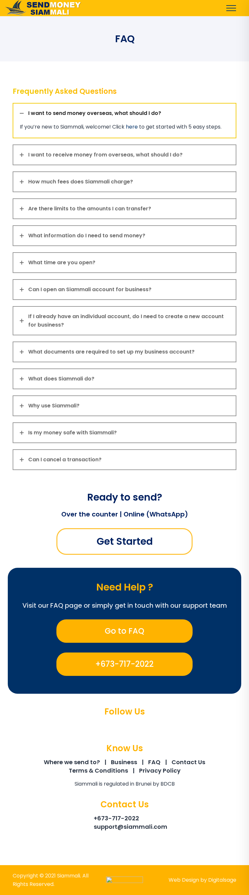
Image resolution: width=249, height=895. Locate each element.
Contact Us (188, 762)
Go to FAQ (124, 631)
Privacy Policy (160, 770)
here (132, 127)
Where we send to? (72, 762)
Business (124, 762)
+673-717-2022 (124, 664)
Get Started (125, 541)
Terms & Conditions (98, 770)
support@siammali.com (130, 827)
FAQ (154, 762)
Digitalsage (222, 880)
